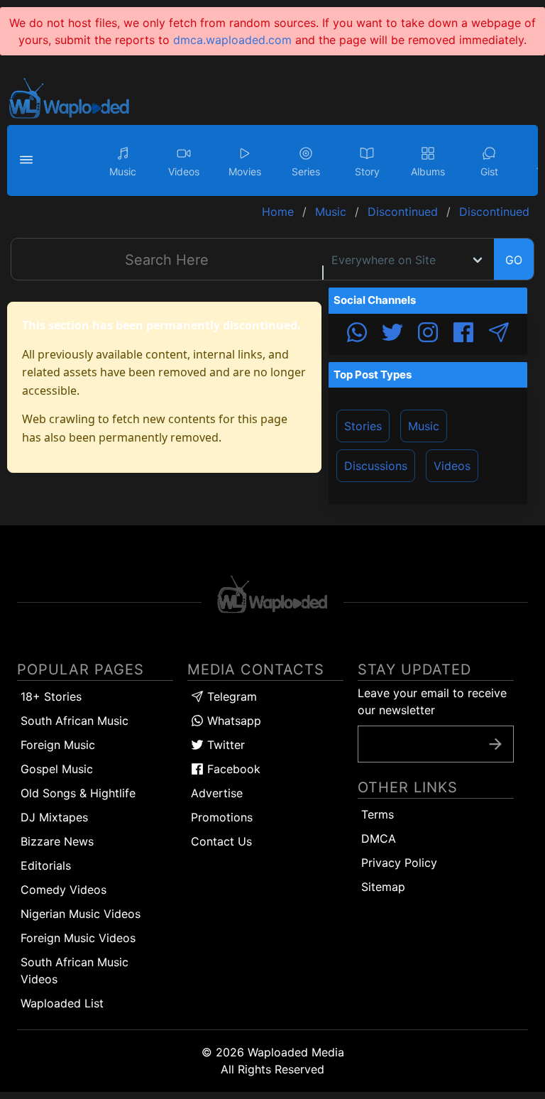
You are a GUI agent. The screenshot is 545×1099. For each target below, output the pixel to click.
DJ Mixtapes (54, 817)
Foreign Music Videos (78, 938)
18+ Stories (51, 696)
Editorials (46, 865)
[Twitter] (392, 334)
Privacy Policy (399, 862)
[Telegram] (499, 334)
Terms (377, 814)
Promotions (222, 817)
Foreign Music (58, 745)
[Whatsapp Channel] (357, 334)
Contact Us (221, 841)
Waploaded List (62, 1003)
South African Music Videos (74, 970)
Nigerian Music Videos (81, 914)
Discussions (375, 466)
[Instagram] (428, 334)
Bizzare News (57, 841)
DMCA (378, 838)
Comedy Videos (63, 889)
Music (423, 426)
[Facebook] (463, 334)
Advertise (217, 793)
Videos (452, 466)
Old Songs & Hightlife (78, 793)
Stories (363, 426)
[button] (28, 160)
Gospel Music (57, 769)
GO (513, 260)
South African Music (74, 720)
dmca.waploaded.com (232, 40)
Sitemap (383, 887)
